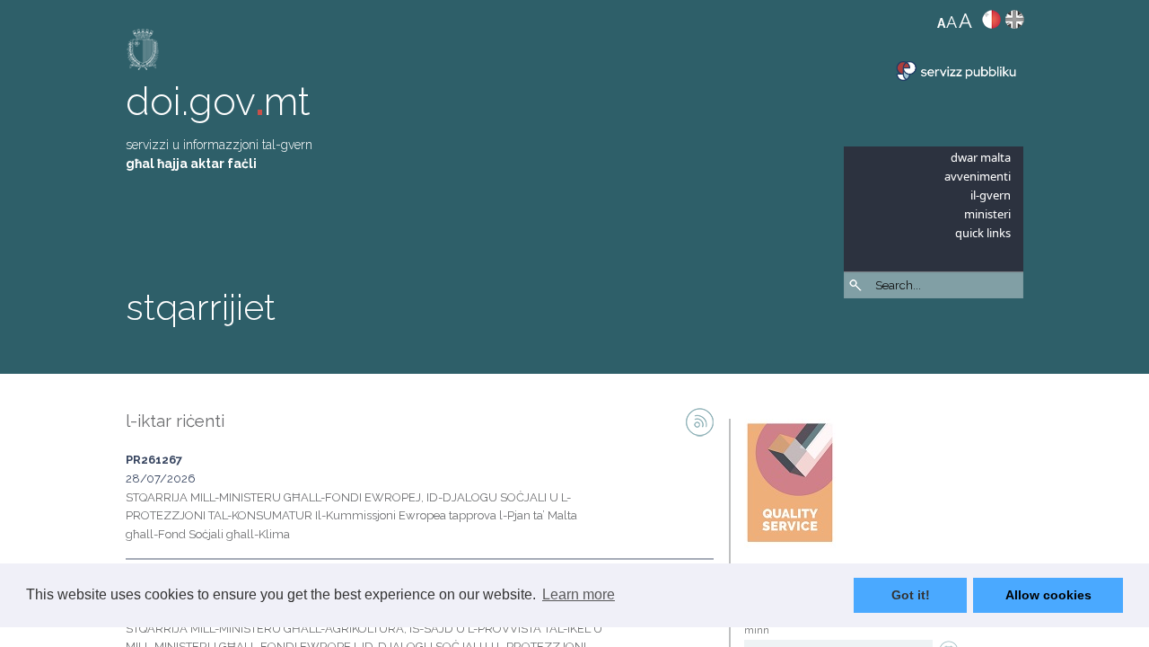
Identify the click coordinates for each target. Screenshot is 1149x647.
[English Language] (1014, 23)
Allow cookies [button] (1048, 595)
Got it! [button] (910, 595)
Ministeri (987, 214)
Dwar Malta (981, 157)
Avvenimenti (977, 176)
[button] (1014, 332)
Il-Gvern (990, 195)
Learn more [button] (578, 594)
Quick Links (983, 233)
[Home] (144, 53)
